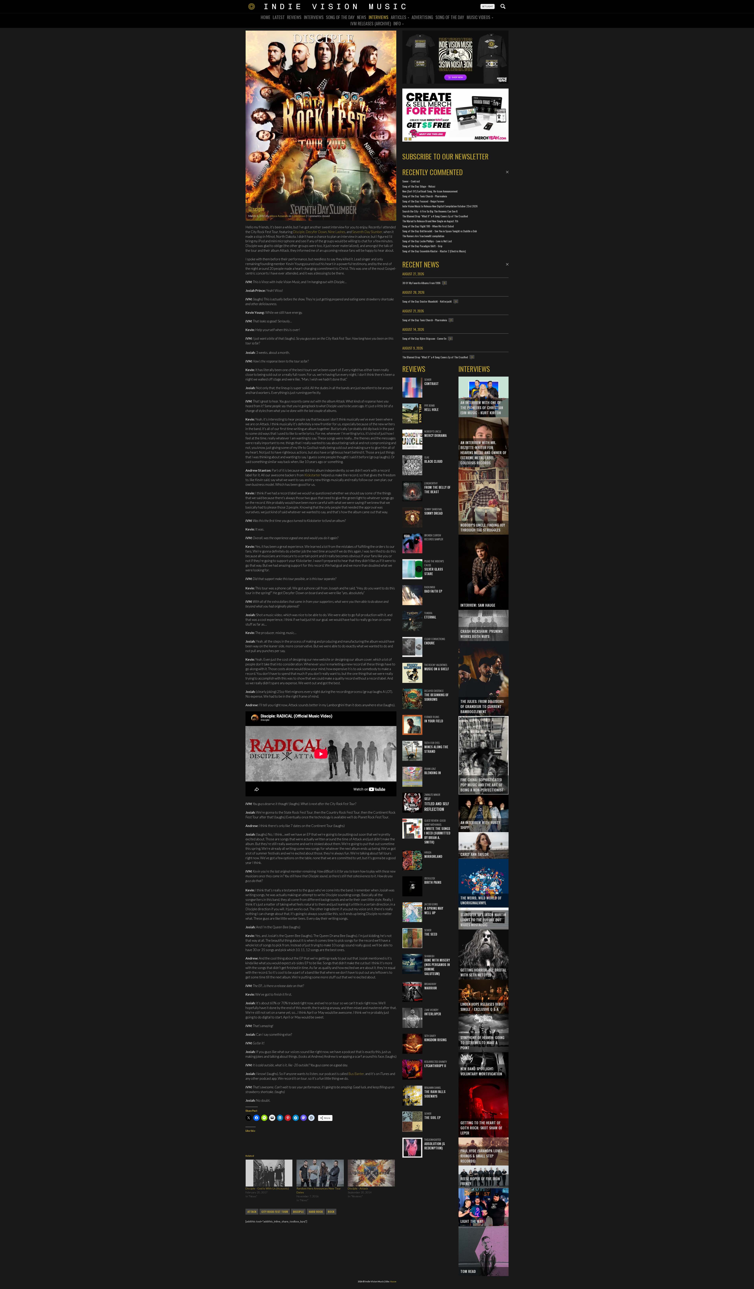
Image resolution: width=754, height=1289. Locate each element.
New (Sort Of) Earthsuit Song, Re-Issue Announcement (430, 191)
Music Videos (479, 17)
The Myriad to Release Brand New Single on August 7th (430, 221)
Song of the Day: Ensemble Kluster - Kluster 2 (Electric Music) (434, 251)
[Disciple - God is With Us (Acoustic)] (269, 1173)
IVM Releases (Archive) (370, 23)
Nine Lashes (336, 232)
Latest (279, 17)
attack (251, 1212)
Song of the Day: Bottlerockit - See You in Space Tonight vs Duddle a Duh (439, 231)
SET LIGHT (487, 6)
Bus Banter (356, 1074)
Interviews (314, 17)
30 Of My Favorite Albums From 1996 (421, 283)
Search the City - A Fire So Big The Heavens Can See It (430, 211)
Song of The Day (450, 17)
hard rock (316, 1212)
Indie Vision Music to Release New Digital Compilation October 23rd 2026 (440, 206)
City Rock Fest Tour (274, 1212)
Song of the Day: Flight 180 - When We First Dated (428, 226)
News (361, 17)
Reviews (294, 17)
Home (265, 17)
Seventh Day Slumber (367, 232)
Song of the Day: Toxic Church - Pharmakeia (424, 196)
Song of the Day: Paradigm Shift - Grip (422, 246)
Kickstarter (312, 475)
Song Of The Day (340, 17)
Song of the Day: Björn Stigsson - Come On (424, 338)
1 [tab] (405, 139)
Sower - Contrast (411, 181)
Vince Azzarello (279, 216)
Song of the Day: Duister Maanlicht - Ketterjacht (427, 301)
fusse (393, 1281)
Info (397, 23)
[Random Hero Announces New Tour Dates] (320, 1173)
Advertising (422, 17)
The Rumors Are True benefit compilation (423, 236)
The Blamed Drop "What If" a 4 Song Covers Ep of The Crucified (435, 216)
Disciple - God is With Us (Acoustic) (267, 1188)
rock (331, 1212)
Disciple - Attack (358, 1188)
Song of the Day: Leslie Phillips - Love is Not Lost (427, 241)
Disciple (299, 232)
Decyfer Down (316, 232)
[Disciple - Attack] (371, 1173)
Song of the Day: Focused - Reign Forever (423, 201)
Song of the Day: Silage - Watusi (418, 186)
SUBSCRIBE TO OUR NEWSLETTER (445, 156)
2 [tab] (410, 139)
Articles (399, 17)
